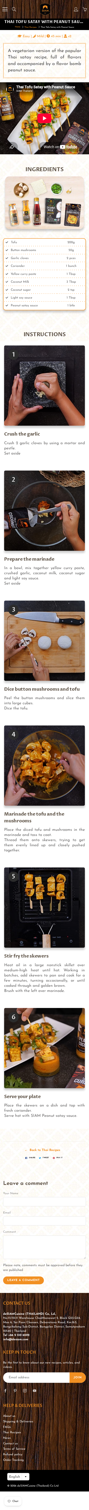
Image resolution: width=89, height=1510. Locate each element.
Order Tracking (13, 1460)
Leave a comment (23, 1280)
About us (9, 1416)
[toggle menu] (4, 9)
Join (78, 1377)
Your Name (10, 1193)
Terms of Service (14, 1449)
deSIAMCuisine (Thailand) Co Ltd (38, 1485)
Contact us (10, 1443)
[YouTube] (34, 1390)
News (7, 1438)
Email (7, 1212)
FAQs (7, 1427)
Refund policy (12, 1454)
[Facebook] (5, 1390)
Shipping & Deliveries (18, 1421)
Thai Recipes (30, 27)
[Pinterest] (15, 1390)
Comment (9, 1231)
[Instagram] (24, 1390)
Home (17, 27)
